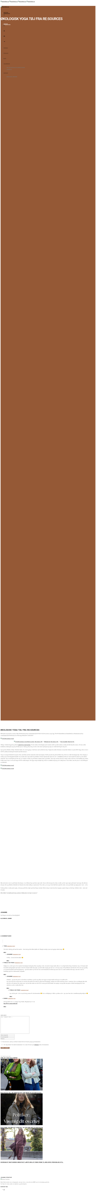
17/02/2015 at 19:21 (11, 998)
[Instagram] (4, 15)
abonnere (36, 1044)
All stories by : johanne (6, 918)
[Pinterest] (4, 31)
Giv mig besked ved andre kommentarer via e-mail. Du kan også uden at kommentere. (26, 1044)
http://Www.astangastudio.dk (10, 1003)
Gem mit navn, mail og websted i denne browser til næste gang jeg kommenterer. (21, 1041)
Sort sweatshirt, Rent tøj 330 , (67, 741)
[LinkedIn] (4, 25)
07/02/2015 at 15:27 (16, 976)
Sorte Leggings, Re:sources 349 (34, 741)
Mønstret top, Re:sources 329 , (51, 741)
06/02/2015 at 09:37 (11, 946)
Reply (5, 952)
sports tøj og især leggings (24, 744)
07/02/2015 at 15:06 (18, 962)
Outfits (6, 12)
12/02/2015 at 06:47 (24, 990)
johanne (4, 912)
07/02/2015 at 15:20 (16, 954)
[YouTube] (4, 36)
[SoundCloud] (4, 41)
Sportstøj (7, 13)
